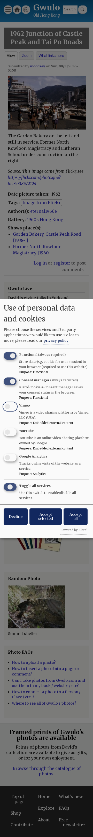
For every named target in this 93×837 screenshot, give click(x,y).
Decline (15, 516)
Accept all (75, 516)
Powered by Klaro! (73, 530)
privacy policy (55, 340)
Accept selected (45, 516)
